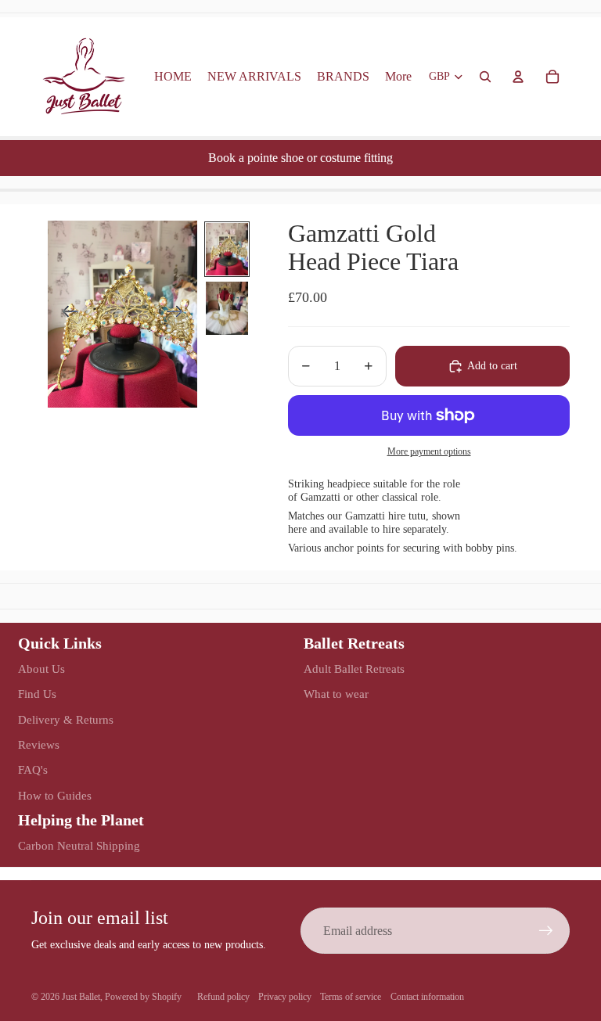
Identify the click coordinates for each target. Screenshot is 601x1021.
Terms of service (350, 996)
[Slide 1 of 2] (227, 249)
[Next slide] (179, 314)
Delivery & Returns (65, 720)
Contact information (427, 996)
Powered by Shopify (143, 996)
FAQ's (33, 770)
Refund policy (223, 996)
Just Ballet (81, 996)
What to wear (336, 694)
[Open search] (485, 76)
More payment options (429, 452)
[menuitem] (398, 77)
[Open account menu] (518, 76)
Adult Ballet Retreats (354, 669)
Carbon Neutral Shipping (79, 845)
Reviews (38, 745)
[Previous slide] (65, 314)
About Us (41, 669)
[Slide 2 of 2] (227, 308)
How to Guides (55, 795)
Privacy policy (284, 996)
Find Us (37, 694)
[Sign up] (546, 931)
